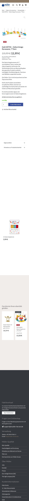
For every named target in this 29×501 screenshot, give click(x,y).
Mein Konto (5, 485)
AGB (3, 500)
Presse (4, 471)
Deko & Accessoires (11, 10)
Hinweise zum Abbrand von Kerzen (11, 451)
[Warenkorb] (26, 5)
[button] (13, 5)
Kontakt (4, 468)
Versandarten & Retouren (9, 491)
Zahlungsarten (6, 494)
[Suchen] (17, 5)
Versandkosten (13, 56)
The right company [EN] (8, 476)
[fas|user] (22, 5)
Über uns (4, 454)
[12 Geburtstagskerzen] (14, 222)
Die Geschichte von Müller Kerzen (11, 457)
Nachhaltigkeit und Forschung (10, 448)
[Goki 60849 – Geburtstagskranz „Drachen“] (21, 317)
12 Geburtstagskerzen (8, 237)
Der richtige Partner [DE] (9, 473)
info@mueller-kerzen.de (11, 436)
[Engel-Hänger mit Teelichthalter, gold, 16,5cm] (8, 317)
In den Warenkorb (15, 104)
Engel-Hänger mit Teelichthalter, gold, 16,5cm (7, 326)
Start (3, 10)
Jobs (3, 465)
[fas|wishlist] (19, 5)
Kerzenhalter (21, 10)
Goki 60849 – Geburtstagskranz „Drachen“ (20, 329)
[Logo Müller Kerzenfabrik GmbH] (6, 5)
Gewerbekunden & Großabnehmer (11, 497)
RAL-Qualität (5, 445)
